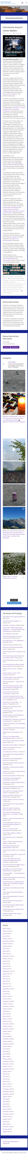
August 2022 (6, 973)
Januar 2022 (6, 986)
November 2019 (7, 1024)
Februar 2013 (6, 1129)
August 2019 (6, 1031)
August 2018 (6, 1046)
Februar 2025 (6, 938)
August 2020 (6, 1009)
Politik (4, 278)
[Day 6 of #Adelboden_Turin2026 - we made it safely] (14, 564)
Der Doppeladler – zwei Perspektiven (14, 873)
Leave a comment (7, 292)
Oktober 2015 (7, 1116)
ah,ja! (25, 1152)
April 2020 (6, 1014)
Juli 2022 (5, 976)
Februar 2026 (7, 931)
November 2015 (7, 1114)
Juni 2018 (5, 1049)
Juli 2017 (5, 1074)
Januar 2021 (6, 999)
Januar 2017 (6, 1086)
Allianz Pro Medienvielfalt (17, 278)
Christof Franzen (20, 280)
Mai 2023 (5, 963)
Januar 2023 (6, 968)
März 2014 (6, 1124)
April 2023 (6, 966)
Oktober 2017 (7, 1066)
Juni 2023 (5, 961)
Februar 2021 (6, 996)
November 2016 (7, 1091)
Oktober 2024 (7, 943)
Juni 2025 (5, 936)
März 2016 (6, 1106)
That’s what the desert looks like (12, 892)
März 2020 (6, 1016)
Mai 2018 (5, 1051)
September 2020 (8, 1006)
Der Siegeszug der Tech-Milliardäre (13, 640)
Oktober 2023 (7, 958)
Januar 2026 (6, 933)
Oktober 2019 (7, 1026)
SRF (7, 289)
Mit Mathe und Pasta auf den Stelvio (13, 767)
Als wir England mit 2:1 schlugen (12, 651)
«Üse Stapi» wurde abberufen (11, 888)
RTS (18, 287)
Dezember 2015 (7, 1111)
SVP (20, 289)
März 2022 (6, 983)
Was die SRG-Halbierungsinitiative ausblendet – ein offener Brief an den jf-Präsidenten (14, 629)
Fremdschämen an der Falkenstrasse (13, 909)
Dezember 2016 (7, 1089)
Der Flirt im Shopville (9, 775)
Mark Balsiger (6, 2)
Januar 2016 (6, 1109)
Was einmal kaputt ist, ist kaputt (12, 900)
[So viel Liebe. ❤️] (14, 472)
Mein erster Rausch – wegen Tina (12, 681)
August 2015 (6, 1119)
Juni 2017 (5, 1076)
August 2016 (6, 1096)
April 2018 (6, 1054)
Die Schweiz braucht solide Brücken (13, 905)
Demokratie (13, 282)
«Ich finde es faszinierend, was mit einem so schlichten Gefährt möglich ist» (14, 697)
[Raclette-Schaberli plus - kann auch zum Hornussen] (14, 427)
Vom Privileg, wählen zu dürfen (12, 833)
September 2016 (7, 1094)
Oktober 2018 (7, 1041)
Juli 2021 (5, 991)
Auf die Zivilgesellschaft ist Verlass (13, 896)
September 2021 (7, 988)
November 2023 (7, 956)
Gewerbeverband (7, 284)
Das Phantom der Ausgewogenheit (13, 616)
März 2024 (6, 953)
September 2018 (7, 1044)
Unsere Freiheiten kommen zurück (13, 763)
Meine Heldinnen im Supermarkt (12, 804)
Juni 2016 (5, 1101)
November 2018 (7, 1039)
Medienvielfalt (11, 285)
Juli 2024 (5, 948)
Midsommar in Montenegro (11, 732)
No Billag (18, 285)
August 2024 (6, 946)
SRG (10, 289)
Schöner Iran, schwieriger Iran (11, 706)
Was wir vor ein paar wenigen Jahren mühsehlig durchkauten (14, 109)
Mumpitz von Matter (9, 625)
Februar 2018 (6, 1059)
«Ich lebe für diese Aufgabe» (11, 621)
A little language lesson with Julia (12, 710)
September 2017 (7, 1069)
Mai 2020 (5, 1011)
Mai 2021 (5, 994)
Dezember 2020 (7, 1001)
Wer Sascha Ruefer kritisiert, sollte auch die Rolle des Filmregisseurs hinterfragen (13, 687)
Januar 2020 (6, 1021)
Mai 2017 (5, 1079)
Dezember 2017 (7, 1061)
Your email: (6, 342)
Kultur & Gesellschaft (16, 276)
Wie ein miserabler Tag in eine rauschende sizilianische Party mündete (12, 860)
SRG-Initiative (15, 289)
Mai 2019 (5, 1034)
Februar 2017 (6, 1084)
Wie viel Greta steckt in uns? (11, 850)
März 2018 (6, 1056)
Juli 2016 (5, 1099)
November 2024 (7, 941)
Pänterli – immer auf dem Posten (12, 818)
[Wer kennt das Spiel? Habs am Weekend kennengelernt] (14, 404)
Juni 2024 (5, 951)
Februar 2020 (7, 1019)
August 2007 (6, 1131)
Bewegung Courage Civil (12, 237)
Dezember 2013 (7, 1126)
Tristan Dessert (15, 291)
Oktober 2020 (7, 1004)
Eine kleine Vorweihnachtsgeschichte (14, 782)
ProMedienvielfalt (12, 287)
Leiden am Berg (7, 645)
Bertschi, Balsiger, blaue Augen (12, 913)
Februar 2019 (6, 1036)
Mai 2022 (5, 981)
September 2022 (8, 971)
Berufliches (8, 276)
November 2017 (7, 1064)
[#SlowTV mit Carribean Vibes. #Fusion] (14, 449)
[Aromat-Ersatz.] (14, 495)
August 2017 (6, 1071)
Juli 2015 (5, 1121)
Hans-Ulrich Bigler (17, 284)
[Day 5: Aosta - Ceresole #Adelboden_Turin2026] (14, 587)
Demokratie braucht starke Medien (13, 754)
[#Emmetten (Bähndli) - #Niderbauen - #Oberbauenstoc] (14, 518)
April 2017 (6, 1081)
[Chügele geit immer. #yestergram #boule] (14, 381)
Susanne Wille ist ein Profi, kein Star (13, 799)
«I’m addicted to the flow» (10, 751)
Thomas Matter (7, 291)
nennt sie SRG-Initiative (10, 94)
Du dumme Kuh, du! (8, 837)
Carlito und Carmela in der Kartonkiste (14, 723)
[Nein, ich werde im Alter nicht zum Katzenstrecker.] (14, 541)
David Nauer (6, 282)
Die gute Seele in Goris (9, 668)
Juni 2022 (5, 978)
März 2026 (6, 928)
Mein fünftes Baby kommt (10, 660)
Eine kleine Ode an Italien (10, 745)
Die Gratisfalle (7, 634)
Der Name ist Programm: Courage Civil (14, 854)
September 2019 (7, 1029)
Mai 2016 (5, 1104)
